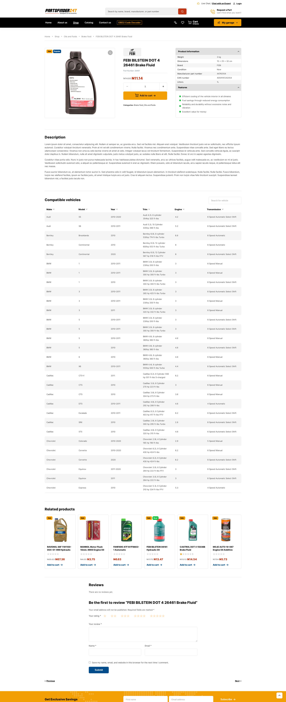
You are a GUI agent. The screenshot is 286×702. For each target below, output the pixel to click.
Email (148, 645)
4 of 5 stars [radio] (140, 615)
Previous (50, 681)
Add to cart (146, 95)
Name (92, 645)
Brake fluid (86, 36)
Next (237, 681)
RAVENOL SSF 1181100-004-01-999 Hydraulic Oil (59, 550)
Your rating (95, 616)
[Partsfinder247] (61, 11)
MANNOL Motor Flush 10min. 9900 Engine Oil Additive (92, 550)
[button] (110, 52)
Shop (57, 36)
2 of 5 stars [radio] (113, 615)
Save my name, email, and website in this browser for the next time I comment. (130, 662)
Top (279, 695)
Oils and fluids (70, 36)
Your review (95, 624)
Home (47, 36)
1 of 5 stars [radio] (104, 615)
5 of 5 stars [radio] (157, 615)
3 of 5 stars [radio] (125, 615)
